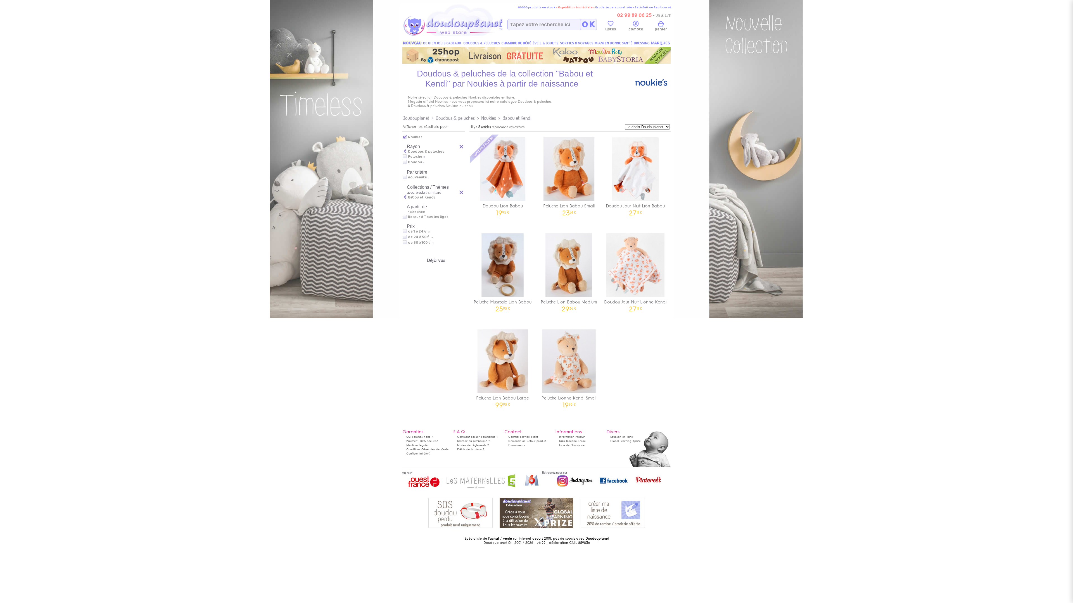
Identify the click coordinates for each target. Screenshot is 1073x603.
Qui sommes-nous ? (419, 436)
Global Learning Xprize (625, 440)
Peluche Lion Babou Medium (569, 304)
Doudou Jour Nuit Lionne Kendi (635, 304)
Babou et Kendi (516, 118)
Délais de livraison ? (471, 449)
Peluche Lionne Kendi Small (569, 400)
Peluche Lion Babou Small (569, 208)
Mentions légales (417, 445)
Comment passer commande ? (477, 436)
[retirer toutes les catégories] (461, 146)
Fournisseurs (516, 445)
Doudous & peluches (455, 118)
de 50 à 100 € (421, 242)
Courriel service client (523, 436)
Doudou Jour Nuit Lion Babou (635, 208)
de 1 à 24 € (418, 231)
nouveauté (417, 177)
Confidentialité (415, 453)
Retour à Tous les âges (428, 217)
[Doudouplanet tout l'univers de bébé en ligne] (464, 35)
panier (661, 29)
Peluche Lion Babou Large (502, 400)
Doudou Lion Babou (503, 208)
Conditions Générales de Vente (427, 449)
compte (635, 29)
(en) (427, 453)
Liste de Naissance (572, 445)
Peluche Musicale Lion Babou (502, 304)
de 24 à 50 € (420, 237)
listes (610, 29)
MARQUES (660, 43)
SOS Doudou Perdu (572, 440)
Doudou (415, 162)
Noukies (488, 118)
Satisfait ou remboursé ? (473, 440)
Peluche (415, 156)
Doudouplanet (415, 118)
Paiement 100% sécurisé (422, 440)
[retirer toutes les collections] (461, 192)
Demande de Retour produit (527, 440)
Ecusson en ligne (621, 436)
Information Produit (572, 436)
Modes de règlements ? (473, 445)
